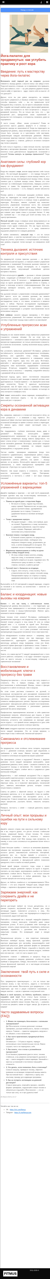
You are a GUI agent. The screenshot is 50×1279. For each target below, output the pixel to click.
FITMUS (10, 1273)
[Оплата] (47, 2)
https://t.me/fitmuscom (22, 1113)
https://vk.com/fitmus (18, 1110)
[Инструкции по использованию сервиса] (41, 2)
